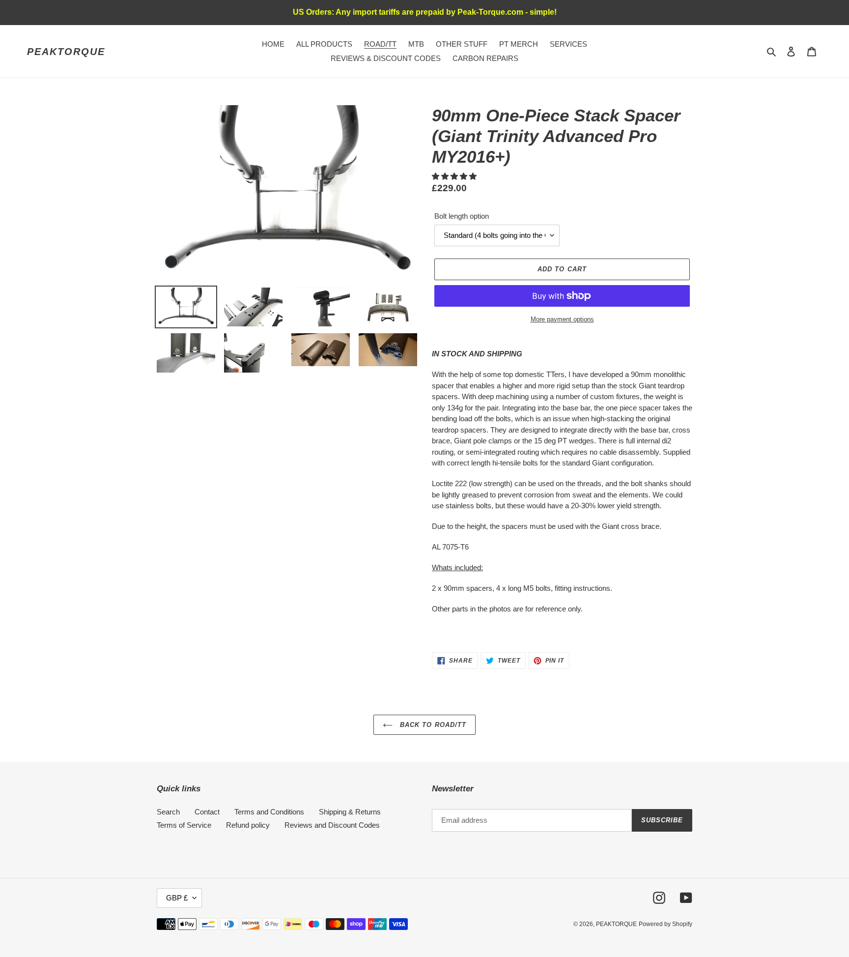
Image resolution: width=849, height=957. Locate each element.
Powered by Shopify (665, 924)
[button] (455, 176)
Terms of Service (184, 825)
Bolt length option (461, 216)
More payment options (562, 319)
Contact (207, 812)
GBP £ (177, 898)
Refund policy (248, 825)
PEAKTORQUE (66, 51)
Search (168, 812)
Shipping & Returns (350, 812)
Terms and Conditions (269, 812)
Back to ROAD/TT (431, 724)
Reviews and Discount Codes (332, 825)
